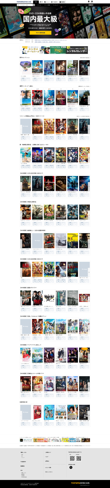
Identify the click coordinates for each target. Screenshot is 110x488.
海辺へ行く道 (46, 420)
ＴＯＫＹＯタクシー (59, 106)
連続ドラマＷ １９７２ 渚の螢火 (27, 306)
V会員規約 (25, 445)
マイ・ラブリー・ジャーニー (37, 363)
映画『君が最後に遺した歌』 (61, 277)
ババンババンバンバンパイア (49, 277)
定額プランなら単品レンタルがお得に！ (68, 437)
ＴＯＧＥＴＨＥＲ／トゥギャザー (38, 249)
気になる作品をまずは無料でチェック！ (82, 437)
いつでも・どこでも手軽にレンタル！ (26, 437)
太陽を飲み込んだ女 (83, 363)
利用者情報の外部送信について (79, 445)
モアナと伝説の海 (24, 163)
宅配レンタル (23, 472)
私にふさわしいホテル (36, 420)
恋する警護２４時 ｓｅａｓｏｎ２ (50, 306)
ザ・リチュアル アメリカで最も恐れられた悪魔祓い (89, 249)
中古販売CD (55, 2)
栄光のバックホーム (36, 76)
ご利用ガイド (79, 5)
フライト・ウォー (83, 220)
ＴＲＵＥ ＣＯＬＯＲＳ (72, 306)
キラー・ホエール (71, 220)
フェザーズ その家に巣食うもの (26, 249)
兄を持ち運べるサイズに (72, 76)
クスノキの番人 (23, 76)
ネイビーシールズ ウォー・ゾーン (39, 220)
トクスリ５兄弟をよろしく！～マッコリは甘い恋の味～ (30, 363)
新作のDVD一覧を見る (85, 57)
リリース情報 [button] (47, 5)
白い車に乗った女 (59, 249)
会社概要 (21, 445)
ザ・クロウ (81, 134)
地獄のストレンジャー (48, 249)
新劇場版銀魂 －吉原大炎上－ (61, 134)
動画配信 (63, 2)
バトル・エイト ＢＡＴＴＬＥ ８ (62, 220)
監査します (58, 363)
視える (81, 76)
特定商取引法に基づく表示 (69, 445)
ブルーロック (70, 163)
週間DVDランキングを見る (84, 86)
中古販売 (22, 475)
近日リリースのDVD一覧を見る (83, 116)
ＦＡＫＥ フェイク (71, 249)
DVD (36, 2)
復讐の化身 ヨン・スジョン (49, 363)
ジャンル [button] (39, 5)
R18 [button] (90, 5)
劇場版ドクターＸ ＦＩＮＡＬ (49, 134)
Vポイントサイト (49, 472)
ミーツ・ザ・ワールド (24, 420)
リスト (89, 2)
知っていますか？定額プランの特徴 (53, 437)
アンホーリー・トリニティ (25, 220)
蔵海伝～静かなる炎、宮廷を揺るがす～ (28, 392)
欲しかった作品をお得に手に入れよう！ (40, 437)
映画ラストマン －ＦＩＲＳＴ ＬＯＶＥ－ (40, 106)
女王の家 (69, 363)
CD (42, 2)
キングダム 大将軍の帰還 (60, 163)
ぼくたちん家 (58, 306)
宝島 (33, 134)
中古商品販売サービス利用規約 (45, 445)
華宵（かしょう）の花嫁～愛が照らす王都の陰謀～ (76, 392)
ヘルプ (85, 5)
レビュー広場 (48, 467)
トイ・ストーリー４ (36, 163)
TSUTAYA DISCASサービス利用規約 (33, 445)
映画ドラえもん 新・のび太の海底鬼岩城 (51, 106)
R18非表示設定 (24, 476)
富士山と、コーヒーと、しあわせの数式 (63, 420)
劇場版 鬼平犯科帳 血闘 (84, 420)
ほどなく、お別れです (24, 106)
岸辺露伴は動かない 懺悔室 (85, 106)
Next (89, 70)
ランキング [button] (55, 5)
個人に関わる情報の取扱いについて (58, 445)
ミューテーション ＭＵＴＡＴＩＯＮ (62, 76)
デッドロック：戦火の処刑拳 (49, 220)
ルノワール (70, 420)
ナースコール (46, 76)
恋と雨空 (45, 392)
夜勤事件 (69, 277)
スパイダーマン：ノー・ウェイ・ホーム (51, 163)
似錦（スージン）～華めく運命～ (38, 392)
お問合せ (47, 461)
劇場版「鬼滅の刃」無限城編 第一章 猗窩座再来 (29, 134)
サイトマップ (88, 445)
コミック (48, 2)
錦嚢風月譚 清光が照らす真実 (61, 392)
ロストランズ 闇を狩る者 (72, 134)
